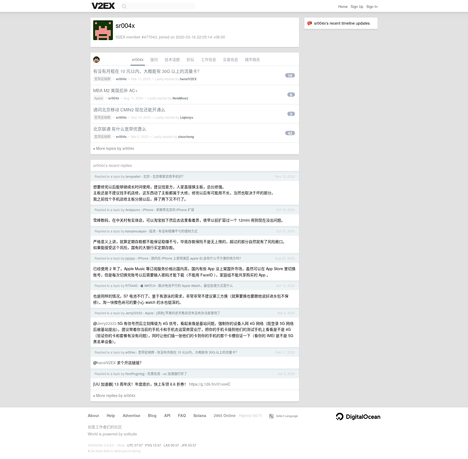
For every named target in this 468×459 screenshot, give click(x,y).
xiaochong (186, 136)
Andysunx (132, 209)
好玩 (190, 59)
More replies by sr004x (115, 395)
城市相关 (252, 59)
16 (290, 75)
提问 (154, 59)
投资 (152, 231)
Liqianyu (186, 117)
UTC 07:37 (135, 445)
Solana (199, 415)
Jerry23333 (133, 313)
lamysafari (133, 176)
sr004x (138, 59)
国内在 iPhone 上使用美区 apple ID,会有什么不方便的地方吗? (196, 258)
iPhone (148, 209)
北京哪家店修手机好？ (168, 176)
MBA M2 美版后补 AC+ (115, 90)
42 (290, 133)
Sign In (372, 6)
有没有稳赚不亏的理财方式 (177, 231)
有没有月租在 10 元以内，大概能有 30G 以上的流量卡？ (147, 71)
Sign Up (357, 6)
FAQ (182, 415)
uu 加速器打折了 (175, 373)
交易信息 (230, 59)
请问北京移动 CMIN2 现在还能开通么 (129, 109)
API (167, 415)
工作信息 (208, 59)
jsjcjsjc (130, 258)
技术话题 (172, 59)
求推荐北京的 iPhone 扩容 (175, 209)
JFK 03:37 (188, 445)
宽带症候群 (102, 78)
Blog (152, 415)
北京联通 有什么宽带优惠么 (119, 129)
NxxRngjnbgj (135, 373)
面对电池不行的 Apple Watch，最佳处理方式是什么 (195, 285)
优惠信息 (153, 373)
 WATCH (147, 285)
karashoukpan (136, 231)
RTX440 (131, 285)
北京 (146, 176)
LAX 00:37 (171, 445)
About (93, 415)
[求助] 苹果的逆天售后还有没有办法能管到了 (188, 313)
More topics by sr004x (115, 148)
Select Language (286, 415)
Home (342, 6)
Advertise (131, 415)
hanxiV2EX (188, 78)
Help (111, 415)
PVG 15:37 (153, 445)
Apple (98, 98)
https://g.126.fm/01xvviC (209, 384)
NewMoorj (180, 98)
